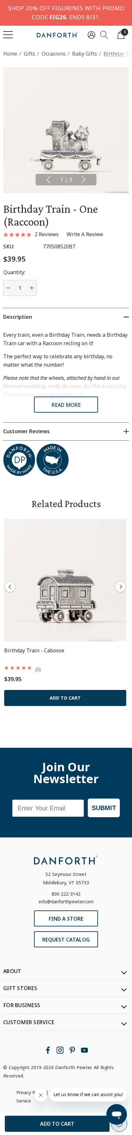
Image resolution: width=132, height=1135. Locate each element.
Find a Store (66, 918)
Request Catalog (66, 939)
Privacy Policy (30, 1092)
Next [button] (83, 179)
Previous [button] (48, 179)
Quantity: (14, 272)
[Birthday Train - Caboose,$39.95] (65, 580)
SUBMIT (104, 807)
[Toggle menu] (8, 35)
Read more (66, 404)
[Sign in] (91, 34)
